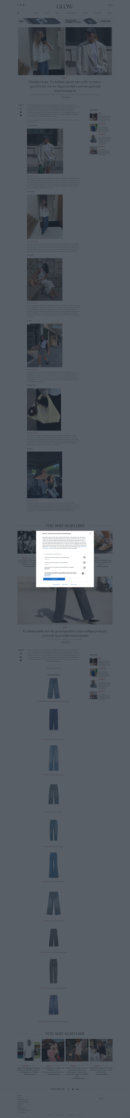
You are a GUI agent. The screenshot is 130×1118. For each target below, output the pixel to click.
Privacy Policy (73, 584)
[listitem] (65, 554)
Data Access (65, 584)
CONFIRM (54, 579)
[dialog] (65, 559)
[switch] (84, 557)
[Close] (91, 533)
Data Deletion (56, 584)
